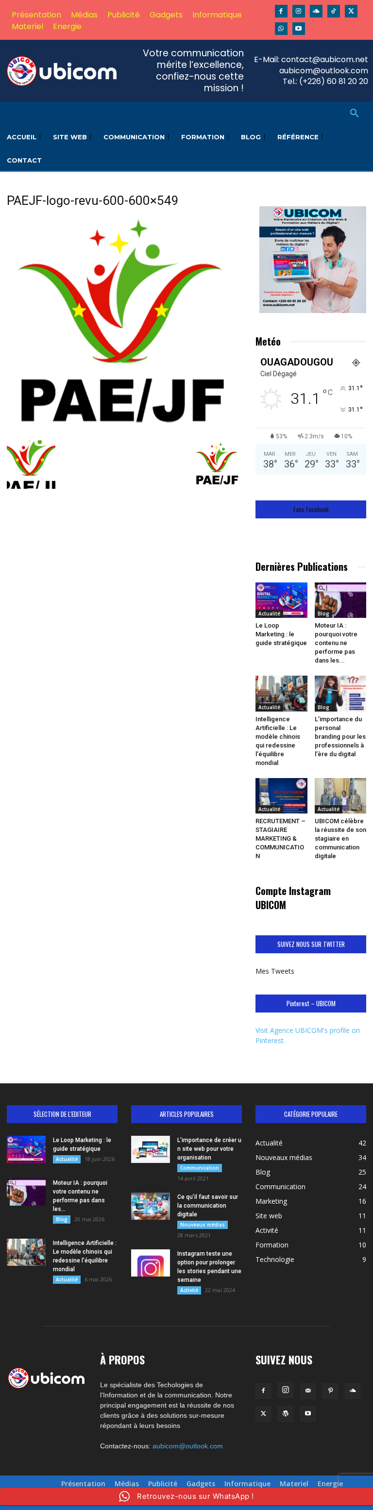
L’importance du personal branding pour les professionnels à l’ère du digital (340, 736)
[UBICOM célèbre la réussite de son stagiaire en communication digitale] (341, 795)
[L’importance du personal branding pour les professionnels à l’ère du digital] (341, 693)
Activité (189, 1290)
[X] (351, 11)
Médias (127, 1483)
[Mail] (308, 1391)
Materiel (294, 1483)
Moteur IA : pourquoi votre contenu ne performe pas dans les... (336, 643)
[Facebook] (281, 11)
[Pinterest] (330, 1391)
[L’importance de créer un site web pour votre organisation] (150, 1149)
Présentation (83, 1483)
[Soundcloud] (316, 11)
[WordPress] (285, 1414)
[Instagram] (298, 11)
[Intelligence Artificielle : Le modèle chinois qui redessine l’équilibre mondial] (281, 693)
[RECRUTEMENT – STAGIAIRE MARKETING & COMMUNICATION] (281, 795)
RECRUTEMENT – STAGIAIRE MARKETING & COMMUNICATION (280, 838)
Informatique (247, 1483)
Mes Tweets (274, 971)
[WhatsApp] (281, 28)
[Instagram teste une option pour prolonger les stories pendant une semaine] (150, 1263)
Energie (330, 1483)
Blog (323, 613)
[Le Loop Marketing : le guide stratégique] (281, 600)
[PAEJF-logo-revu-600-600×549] (124, 430)
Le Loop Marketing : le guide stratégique (281, 634)
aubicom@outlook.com (188, 1446)
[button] (354, 113)
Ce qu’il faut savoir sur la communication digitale (207, 1206)
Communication (199, 1167)
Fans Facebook (311, 509)
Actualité (269, 613)
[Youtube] (298, 28)
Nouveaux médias (202, 1224)
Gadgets (200, 1483)
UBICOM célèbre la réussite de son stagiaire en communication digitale (340, 838)
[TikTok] (333, 11)
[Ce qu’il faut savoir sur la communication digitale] (150, 1206)
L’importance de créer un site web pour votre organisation (209, 1149)
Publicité (162, 1483)
